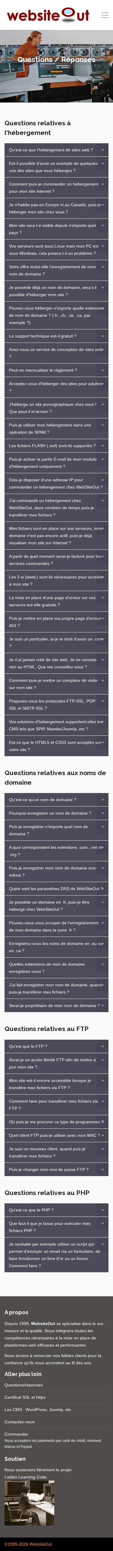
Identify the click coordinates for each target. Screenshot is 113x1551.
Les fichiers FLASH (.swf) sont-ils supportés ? (52, 445)
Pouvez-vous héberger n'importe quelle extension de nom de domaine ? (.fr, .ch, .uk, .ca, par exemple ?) (56, 315)
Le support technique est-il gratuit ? (43, 336)
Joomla (56, 1409)
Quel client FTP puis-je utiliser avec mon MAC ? (54, 1135)
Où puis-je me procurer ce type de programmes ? (56, 1121)
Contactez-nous (20, 1421)
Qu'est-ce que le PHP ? (31, 1210)
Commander (16, 1434)
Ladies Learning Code (26, 1477)
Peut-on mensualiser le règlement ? (43, 370)
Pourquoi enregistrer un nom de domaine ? (50, 813)
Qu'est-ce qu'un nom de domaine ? (42, 799)
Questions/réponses (24, 1385)
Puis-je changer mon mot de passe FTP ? (49, 1169)
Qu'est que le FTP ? (28, 1046)
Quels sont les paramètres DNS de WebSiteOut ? (56, 888)
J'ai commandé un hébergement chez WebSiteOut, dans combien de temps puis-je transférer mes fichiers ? (51, 507)
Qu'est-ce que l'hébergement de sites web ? (51, 149)
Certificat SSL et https (25, 1397)
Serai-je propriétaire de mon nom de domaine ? (54, 1005)
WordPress (36, 1409)
